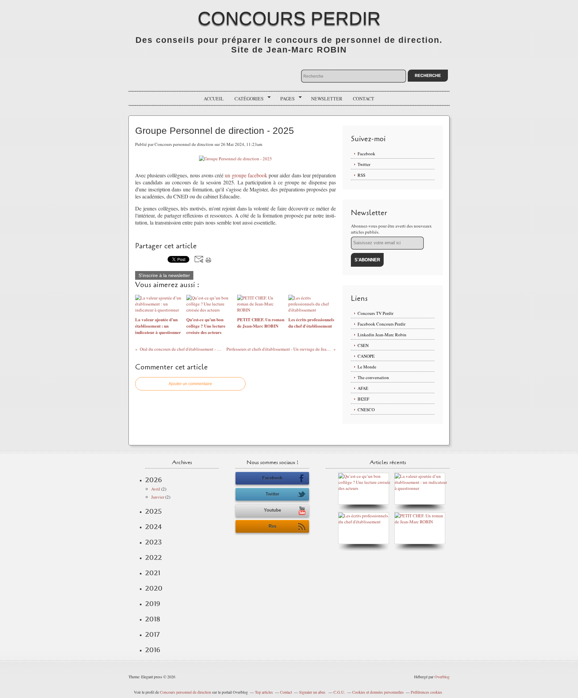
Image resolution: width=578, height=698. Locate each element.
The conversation (373, 377)
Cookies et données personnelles (378, 692)
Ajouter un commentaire (190, 383)
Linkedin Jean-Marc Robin (382, 335)
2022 (153, 557)
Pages (285, 98)
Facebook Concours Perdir (381, 324)
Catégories (247, 98)
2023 (153, 542)
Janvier (157, 497)
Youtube (272, 510)
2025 (153, 511)
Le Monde (367, 367)
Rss (272, 526)
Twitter (364, 164)
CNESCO (366, 410)
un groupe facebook (246, 175)
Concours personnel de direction (185, 692)
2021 (152, 573)
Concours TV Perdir (375, 313)
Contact (363, 98)
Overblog (442, 676)
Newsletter (326, 98)
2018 (152, 619)
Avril (155, 489)
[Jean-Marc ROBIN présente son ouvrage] (365, 522)
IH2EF (363, 399)
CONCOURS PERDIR (289, 18)
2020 (154, 588)
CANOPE (366, 356)
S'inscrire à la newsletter (164, 275)
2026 (153, 480)
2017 (152, 634)
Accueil (214, 98)
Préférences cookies (426, 692)
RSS (361, 175)
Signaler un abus (312, 692)
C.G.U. (339, 692)
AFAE (363, 388)
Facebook (366, 154)
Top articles (264, 692)
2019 (152, 604)
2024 (153, 527)
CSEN (363, 345)
